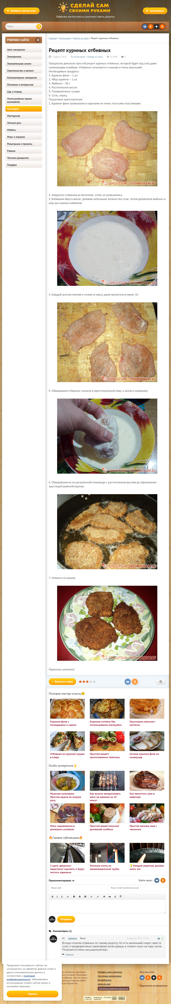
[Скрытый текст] (104, 896)
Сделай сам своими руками (85, 7)
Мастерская (13, 115)
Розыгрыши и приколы (19, 143)
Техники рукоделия (18, 157)
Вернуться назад (64, 681)
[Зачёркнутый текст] (68, 896)
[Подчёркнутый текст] (62, 896)
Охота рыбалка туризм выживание (19, 100)
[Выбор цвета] (98, 896)
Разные (11, 150)
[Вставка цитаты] (110, 896)
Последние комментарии (109, 976)
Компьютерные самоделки (22, 77)
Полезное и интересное (20, 84)
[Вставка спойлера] (121, 896)
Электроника (14, 56)
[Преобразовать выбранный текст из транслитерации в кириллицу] (115, 896)
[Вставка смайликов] (91, 896)
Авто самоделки (16, 49)
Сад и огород (14, 91)
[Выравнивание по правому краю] (85, 896)
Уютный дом (14, 122)
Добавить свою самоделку (110, 972)
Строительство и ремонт (20, 70)
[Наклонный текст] (57, 896)
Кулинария (13, 108)
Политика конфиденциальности (113, 988)
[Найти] (38, 26)
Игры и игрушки (16, 136)
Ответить (70, 954)
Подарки (12, 164)
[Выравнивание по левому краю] (74, 896)
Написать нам (104, 984)
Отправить (66, 919)
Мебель (11, 129)
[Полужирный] (52, 896)
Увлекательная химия (19, 63)
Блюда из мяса (95, 56)
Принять (32, 993)
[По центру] (79, 896)
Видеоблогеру (104, 980)
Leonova (72, 938)
